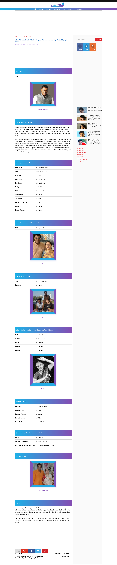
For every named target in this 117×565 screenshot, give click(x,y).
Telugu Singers (80, 156)
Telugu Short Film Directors (83, 160)
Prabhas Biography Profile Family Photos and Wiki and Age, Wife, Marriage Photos (95, 109)
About (2, 1)
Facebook (80, 49)
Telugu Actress (80, 150)
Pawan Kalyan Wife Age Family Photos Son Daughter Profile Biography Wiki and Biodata (94, 133)
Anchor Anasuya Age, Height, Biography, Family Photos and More (94, 125)
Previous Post (65, 556)
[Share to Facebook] (31, 551)
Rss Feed (93, 49)
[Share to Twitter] (38, 551)
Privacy (11, 1)
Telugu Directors (81, 158)
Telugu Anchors (80, 154)
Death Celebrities (81, 162)
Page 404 (17, 1)
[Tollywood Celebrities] (35, 9)
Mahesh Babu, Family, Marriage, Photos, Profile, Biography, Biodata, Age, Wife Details (94, 118)
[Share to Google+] (24, 551)
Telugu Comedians (81, 152)
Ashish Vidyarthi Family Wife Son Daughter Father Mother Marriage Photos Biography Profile (41, 41)
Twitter (86, 49)
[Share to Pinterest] (45, 551)
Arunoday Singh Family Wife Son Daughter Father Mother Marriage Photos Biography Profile (29, 557)
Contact (6, 1)
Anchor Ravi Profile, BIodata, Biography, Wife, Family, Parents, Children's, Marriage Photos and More (94, 141)
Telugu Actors (80, 148)
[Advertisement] (58, 23)
